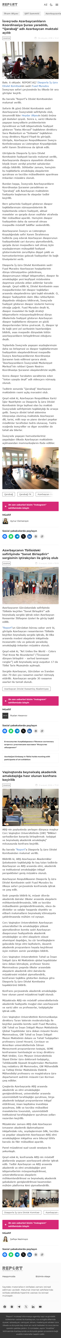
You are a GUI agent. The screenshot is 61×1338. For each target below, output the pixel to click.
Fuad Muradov (40, 86)
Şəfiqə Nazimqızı (19, 1239)
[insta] (11, 1306)
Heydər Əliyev (30, 115)
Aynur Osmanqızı (19, 521)
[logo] (9, 5)
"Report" (7, 627)
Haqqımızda (8, 1276)
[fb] (4, 536)
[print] (35, 536)
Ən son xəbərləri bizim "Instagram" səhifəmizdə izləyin (27, 506)
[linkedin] (29, 536)
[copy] (42, 536)
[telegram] (17, 536)
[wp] (11, 536)
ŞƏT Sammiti (32, 13)
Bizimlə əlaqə (43, 1276)
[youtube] (40, 1306)
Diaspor (6, 38)
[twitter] (23, 536)
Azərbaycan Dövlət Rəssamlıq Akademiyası (26, 689)
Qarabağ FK (25, 494)
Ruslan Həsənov (18, 715)
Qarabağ (8, 494)
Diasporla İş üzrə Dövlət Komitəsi (21, 1212)
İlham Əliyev (11, 13)
